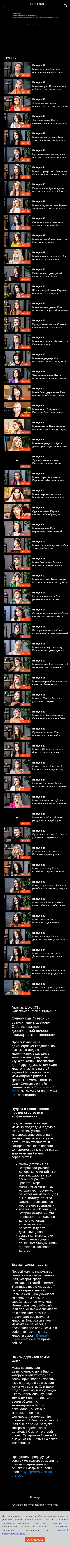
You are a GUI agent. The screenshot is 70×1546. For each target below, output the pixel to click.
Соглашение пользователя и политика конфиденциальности (35, 1508)
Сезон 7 (10, 58)
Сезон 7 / (35, 1011)
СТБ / (37, 1007)
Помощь (35, 1497)
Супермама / (20, 1011)
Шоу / (29, 1007)
